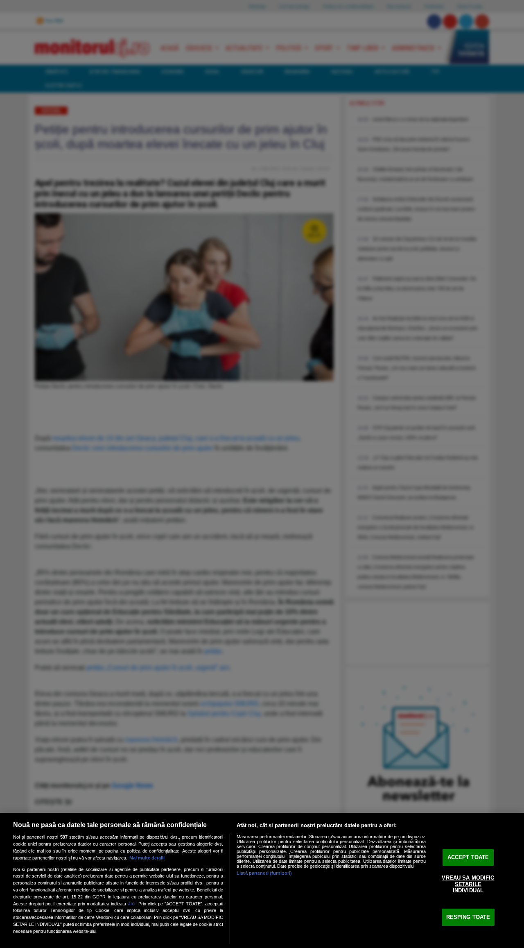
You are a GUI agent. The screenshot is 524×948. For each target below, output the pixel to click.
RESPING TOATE (468, 917)
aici (132, 904)
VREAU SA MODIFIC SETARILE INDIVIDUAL (468, 884)
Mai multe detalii (147, 857)
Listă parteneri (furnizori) (264, 873)
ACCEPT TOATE (468, 857)
